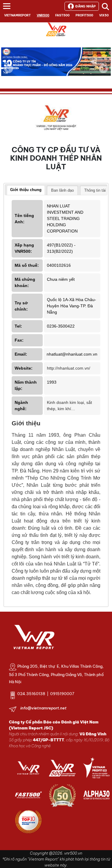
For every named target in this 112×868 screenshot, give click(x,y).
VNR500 (43, 15)
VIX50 (104, 15)
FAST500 (62, 15)
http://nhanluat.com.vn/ (68, 368)
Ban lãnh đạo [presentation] (62, 190)
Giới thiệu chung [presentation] (26, 189)
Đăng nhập (85, 6)
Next (103, 72)
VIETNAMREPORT (17, 15)
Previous (8, 68)
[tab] (26, 190)
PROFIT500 (84, 15)
